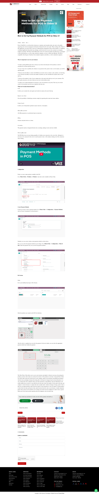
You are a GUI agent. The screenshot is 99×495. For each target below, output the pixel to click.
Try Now (57, 1)
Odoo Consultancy (27, 483)
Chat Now (38, 400)
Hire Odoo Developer (27, 475)
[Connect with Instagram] (83, 483)
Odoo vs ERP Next (40, 480)
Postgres (50, 4)
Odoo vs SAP (39, 476)
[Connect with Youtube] (86, 483)
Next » (63, 412)
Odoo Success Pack (13, 476)
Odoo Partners (12, 478)
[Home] (14, 4)
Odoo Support (26, 480)
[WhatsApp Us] (96, 490)
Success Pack (43, 4)
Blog (73, 4)
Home (30, 4)
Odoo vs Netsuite (40, 481)
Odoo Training (26, 484)
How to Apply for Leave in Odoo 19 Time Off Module (50, 426)
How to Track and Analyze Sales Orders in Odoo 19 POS (31, 426)
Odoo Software (40, 475)
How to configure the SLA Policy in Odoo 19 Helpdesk (22, 426)
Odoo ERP (39, 473)
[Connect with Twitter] (76, 483)
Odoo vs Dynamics (40, 478)
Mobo (68, 4)
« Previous (20, 412)
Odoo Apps (11, 475)
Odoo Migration (26, 481)
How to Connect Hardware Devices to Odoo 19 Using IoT (60, 422)
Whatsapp (26, 400)
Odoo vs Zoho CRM (41, 486)
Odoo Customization (27, 473)
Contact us (11, 480)
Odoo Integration (26, 478)
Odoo (10, 473)
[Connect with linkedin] (81, 483)
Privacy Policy (61, 493)
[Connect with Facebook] (74, 483)
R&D (57, 4)
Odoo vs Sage (39, 483)
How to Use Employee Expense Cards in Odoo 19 (41, 426)
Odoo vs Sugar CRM (41, 484)
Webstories (11, 483)
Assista (62, 4)
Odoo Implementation (27, 476)
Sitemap (10, 484)
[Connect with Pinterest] (78, 483)
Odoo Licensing (26, 486)
